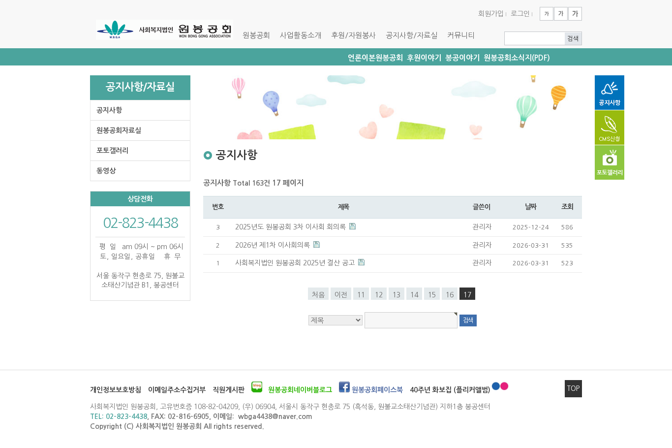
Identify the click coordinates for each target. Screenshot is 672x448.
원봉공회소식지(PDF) (517, 58)
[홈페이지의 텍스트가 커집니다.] (575, 14)
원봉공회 (256, 35)
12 (379, 294)
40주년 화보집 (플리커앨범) (450, 389)
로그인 (520, 13)
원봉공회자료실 (118, 130)
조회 (567, 206)
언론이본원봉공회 (375, 58)
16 (450, 294)
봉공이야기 (462, 58)
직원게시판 (228, 389)
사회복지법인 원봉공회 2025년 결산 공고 (296, 262)
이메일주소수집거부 (177, 389)
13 (396, 294)
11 (361, 294)
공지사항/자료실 (411, 35)
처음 (318, 294)
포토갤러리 (112, 150)
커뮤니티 (461, 35)
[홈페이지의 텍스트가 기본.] (561, 14)
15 (432, 294)
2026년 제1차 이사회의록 (273, 245)
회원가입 (491, 13)
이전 (341, 294)
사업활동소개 (300, 35)
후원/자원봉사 (353, 35)
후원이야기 (424, 58)
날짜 (530, 206)
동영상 (106, 170)
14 (414, 294)
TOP (573, 388)
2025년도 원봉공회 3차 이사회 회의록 (291, 227)
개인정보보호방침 (115, 389)
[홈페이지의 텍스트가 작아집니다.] (546, 14)
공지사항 (109, 110)
